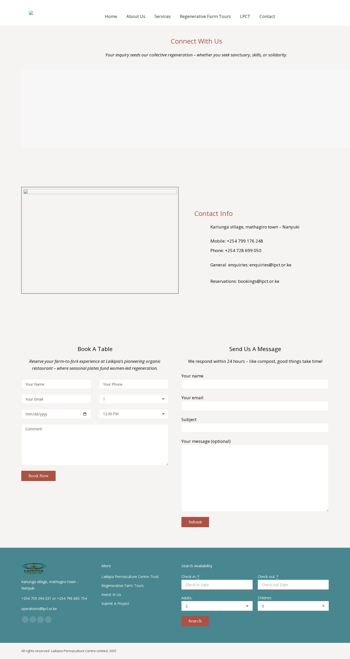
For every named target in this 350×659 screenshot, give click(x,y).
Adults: (186, 597)
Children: (265, 597)
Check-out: (268, 576)
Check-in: (190, 576)
